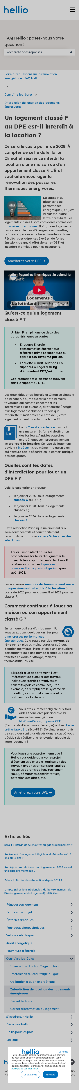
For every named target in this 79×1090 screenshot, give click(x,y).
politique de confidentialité (25, 1068)
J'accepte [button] (50, 1074)
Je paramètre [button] (30, 1074)
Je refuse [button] (63, 1051)
